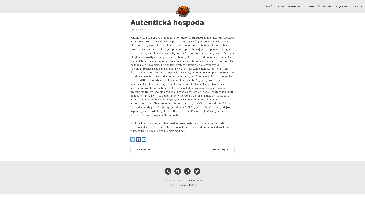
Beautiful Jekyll (188, 185)
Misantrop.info (195, 180)
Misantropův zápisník (318, 6)
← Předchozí (142, 149)
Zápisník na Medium (288, 6)
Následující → (222, 149)
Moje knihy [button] (342, 6)
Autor (359, 6)
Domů (268, 6)
